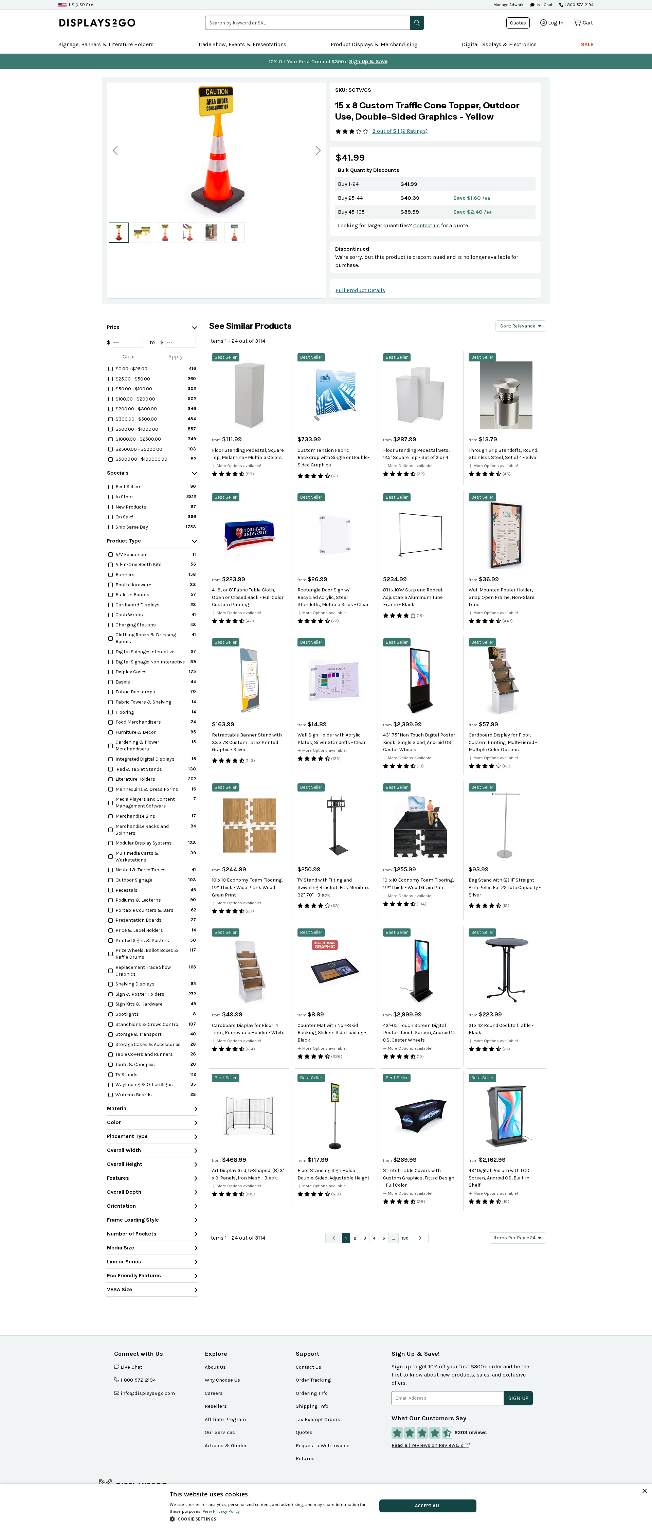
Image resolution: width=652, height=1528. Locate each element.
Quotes (518, 23)
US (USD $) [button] (79, 4)
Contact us (426, 225)
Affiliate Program (225, 1419)
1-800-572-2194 (579, 4)
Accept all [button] (427, 1506)
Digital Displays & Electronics (499, 44)
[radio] (119, 233)
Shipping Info (312, 1406)
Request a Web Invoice (322, 1445)
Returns (305, 1458)
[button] (417, 23)
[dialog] (326, 1506)
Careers (214, 1393)
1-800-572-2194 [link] (138, 1380)
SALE (587, 44)
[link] (435, 111)
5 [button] (383, 1238)
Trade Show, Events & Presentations (242, 44)
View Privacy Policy (221, 1511)
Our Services (220, 1432)
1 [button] (346, 1238)
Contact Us (308, 1367)
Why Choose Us (222, 1380)
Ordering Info (312, 1393)
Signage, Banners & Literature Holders (105, 44)
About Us (215, 1367)
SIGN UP (518, 1398)
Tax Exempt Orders (318, 1419)
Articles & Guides (226, 1445)
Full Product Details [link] (360, 290)
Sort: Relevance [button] (518, 326)
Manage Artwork (508, 4)
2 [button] (355, 1238)
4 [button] (374, 1238)
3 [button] (364, 1238)
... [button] (393, 1238)
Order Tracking (313, 1380)
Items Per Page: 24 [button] (514, 1238)
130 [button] (405, 1238)
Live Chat (544, 4)
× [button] (644, 1491)
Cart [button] (588, 22)
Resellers (216, 1406)
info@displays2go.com (148, 1393)
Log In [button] (555, 22)
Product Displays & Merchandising (374, 44)
